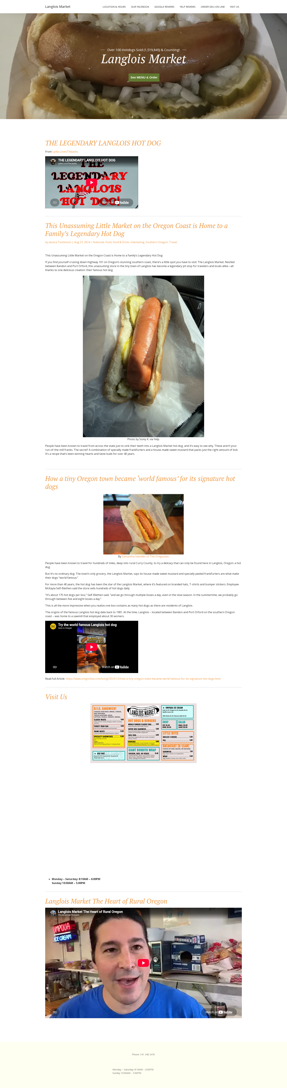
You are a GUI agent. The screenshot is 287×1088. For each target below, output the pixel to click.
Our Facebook (140, 6)
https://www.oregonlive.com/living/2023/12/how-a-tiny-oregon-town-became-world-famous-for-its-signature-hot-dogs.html (143, 678)
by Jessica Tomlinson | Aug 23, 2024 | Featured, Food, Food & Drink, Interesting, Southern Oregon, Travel (111, 242)
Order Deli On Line (213, 6)
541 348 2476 (147, 1054)
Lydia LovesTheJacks (65, 151)
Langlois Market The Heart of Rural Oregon (106, 901)
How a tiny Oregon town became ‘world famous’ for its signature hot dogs (140, 482)
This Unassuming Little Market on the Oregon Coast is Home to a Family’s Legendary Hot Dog (136, 229)
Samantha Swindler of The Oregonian (145, 556)
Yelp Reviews (187, 6)
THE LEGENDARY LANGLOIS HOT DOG (103, 142)
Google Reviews (164, 6)
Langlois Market (57, 6)
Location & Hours (114, 6)
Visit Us (234, 6)
